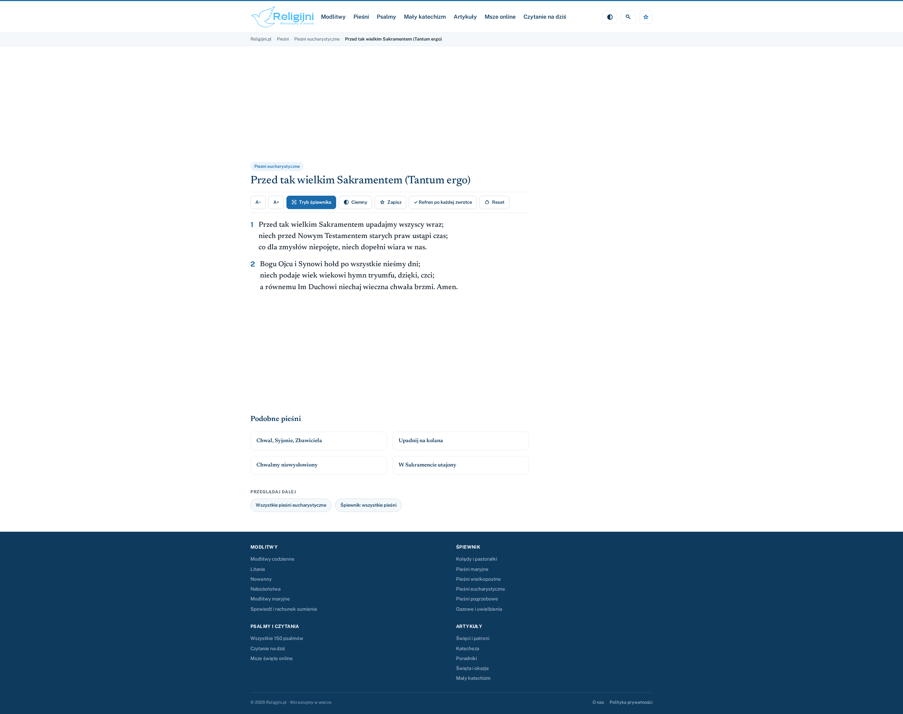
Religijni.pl (261, 39)
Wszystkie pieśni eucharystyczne (291, 505)
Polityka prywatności (631, 702)
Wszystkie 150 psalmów (276, 638)
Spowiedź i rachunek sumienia (283, 609)
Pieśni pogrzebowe (477, 599)
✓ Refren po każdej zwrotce (443, 202)
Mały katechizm (425, 16)
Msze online (500, 16)
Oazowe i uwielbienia (479, 609)
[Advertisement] (336, 109)
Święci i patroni (472, 638)
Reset (494, 202)
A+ (276, 202)
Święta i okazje (472, 668)
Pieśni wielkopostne (478, 579)
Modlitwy (333, 16)
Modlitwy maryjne (270, 599)
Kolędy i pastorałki (476, 559)
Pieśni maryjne (472, 569)
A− (258, 202)
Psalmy (386, 16)
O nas (598, 702)
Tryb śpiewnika (311, 202)
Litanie (257, 569)
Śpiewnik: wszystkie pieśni (368, 505)
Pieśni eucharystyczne (317, 39)
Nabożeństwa (265, 589)
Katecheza (467, 648)
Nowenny (261, 579)
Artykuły (465, 16)
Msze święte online (271, 658)
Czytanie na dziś (544, 16)
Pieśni (361, 16)
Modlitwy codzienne (272, 559)
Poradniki (466, 658)
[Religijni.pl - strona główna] (282, 16)
